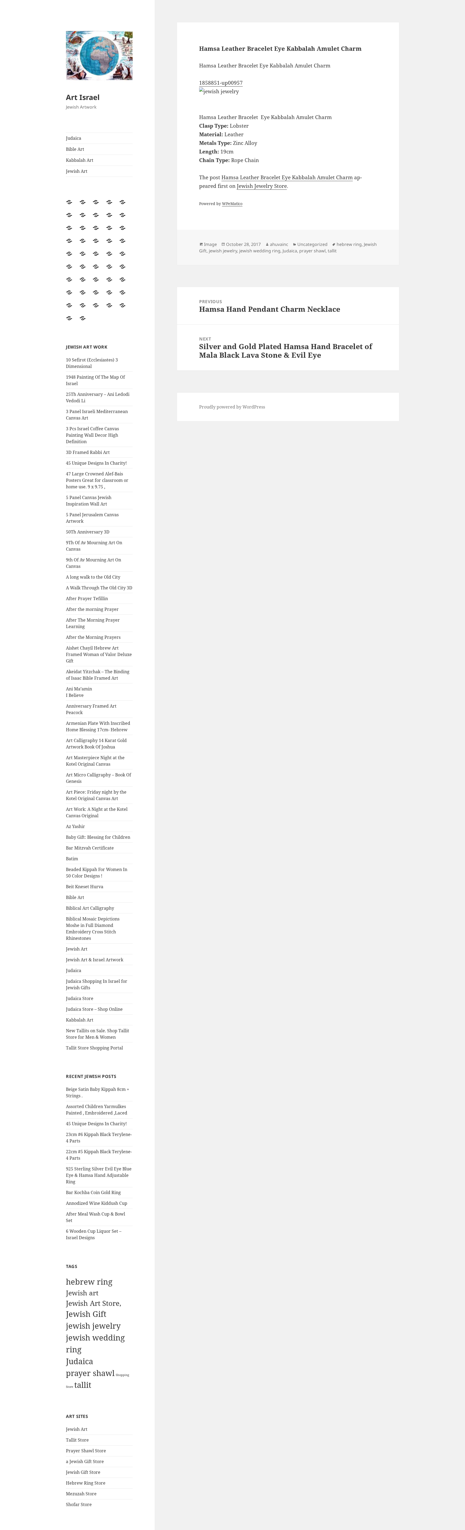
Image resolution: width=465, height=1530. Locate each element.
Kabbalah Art (79, 160)
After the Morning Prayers (93, 637)
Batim (72, 859)
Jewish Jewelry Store (262, 185)
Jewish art (82, 1292)
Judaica (73, 138)
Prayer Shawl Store (86, 1451)
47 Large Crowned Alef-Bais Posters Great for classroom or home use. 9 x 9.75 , (97, 480)
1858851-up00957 (221, 82)
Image (210, 244)
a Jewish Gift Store (85, 1461)
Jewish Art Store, (93, 1303)
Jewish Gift (86, 1314)
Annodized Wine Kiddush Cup (96, 1203)
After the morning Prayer (92, 609)
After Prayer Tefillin (87, 598)
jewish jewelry (93, 1325)
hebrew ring (89, 1281)
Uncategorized (312, 244)
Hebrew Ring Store (85, 1483)
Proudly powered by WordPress (232, 407)
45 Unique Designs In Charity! (96, 463)
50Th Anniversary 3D (88, 532)
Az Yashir (75, 826)
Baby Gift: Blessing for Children (98, 837)
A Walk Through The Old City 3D (99, 588)
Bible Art (75, 149)
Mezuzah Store (81, 1494)
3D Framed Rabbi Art (88, 452)
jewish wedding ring (259, 251)
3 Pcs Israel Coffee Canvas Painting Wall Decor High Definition (92, 435)
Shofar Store (79, 1504)
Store (69, 1387)
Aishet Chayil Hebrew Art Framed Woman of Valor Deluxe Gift (99, 654)
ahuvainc (279, 244)
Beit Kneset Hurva (84, 887)
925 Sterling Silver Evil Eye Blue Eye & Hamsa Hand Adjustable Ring (99, 1175)
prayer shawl (90, 1373)
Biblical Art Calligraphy (90, 908)
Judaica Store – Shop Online (94, 1009)
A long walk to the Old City (93, 577)
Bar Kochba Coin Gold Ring (93, 1192)
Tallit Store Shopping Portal (94, 1048)
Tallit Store (77, 1440)
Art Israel (83, 97)
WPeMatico (232, 203)
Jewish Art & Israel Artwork (94, 960)
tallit (82, 1384)
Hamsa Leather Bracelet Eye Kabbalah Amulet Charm (287, 177)
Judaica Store (79, 998)
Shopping (122, 1375)
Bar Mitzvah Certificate (90, 848)
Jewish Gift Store (83, 1472)
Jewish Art (76, 171)
